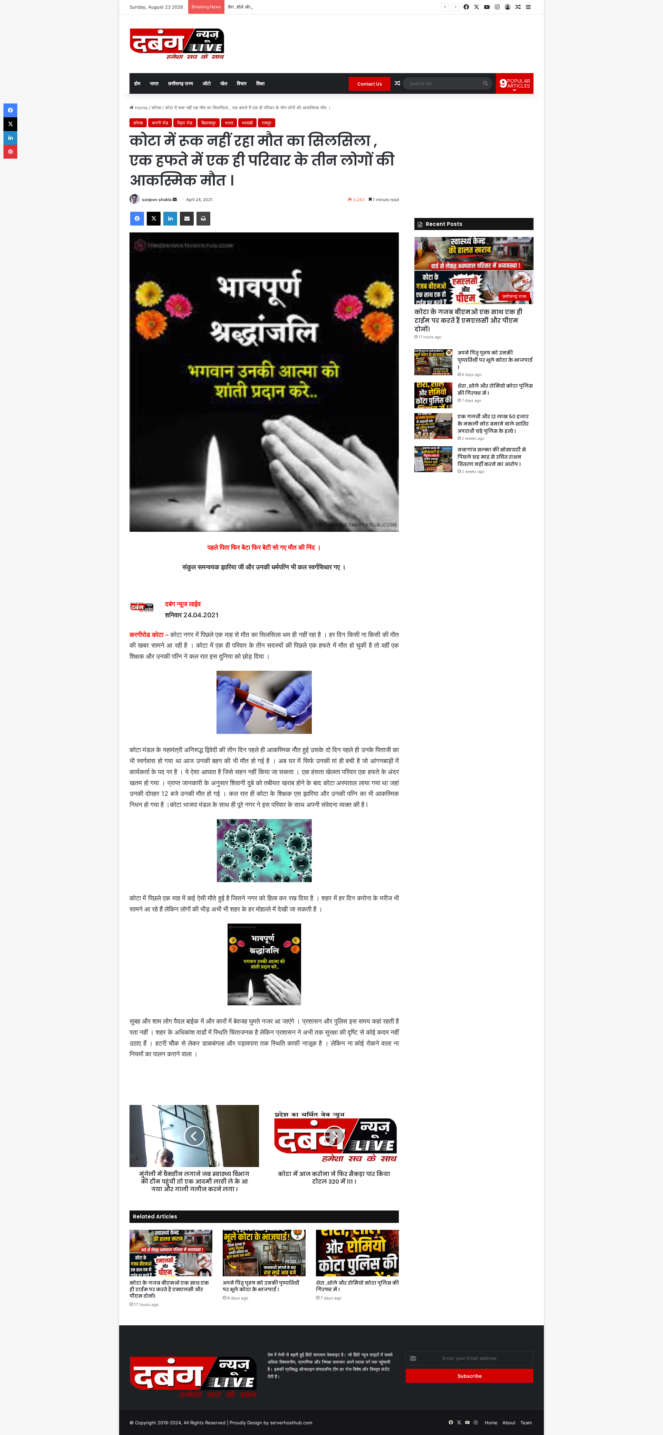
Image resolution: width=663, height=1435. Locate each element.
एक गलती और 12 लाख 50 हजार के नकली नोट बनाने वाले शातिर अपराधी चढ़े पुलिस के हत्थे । (493, 424)
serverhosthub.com (291, 1422)
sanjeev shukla (157, 199)
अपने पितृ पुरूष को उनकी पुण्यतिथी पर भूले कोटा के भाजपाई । (261, 1286)
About (509, 1422)
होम (137, 83)
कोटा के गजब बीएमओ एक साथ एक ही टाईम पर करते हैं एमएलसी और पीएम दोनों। (169, 1289)
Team (526, 1422)
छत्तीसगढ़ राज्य (180, 83)
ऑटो (207, 83)
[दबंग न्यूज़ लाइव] (176, 43)
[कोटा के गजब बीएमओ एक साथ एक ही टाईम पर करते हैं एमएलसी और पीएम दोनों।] (170, 1253)
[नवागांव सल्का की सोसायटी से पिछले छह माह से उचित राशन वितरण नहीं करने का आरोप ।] (433, 459)
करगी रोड (160, 123)
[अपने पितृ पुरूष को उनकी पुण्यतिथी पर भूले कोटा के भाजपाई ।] (264, 1253)
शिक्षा (260, 83)
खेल (223, 83)
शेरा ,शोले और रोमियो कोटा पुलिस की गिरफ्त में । (268, 7)
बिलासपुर (208, 123)
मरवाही (247, 123)
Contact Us (369, 84)
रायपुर (266, 123)
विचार (242, 83)
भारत (154, 83)
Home (141, 107)
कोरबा (156, 107)
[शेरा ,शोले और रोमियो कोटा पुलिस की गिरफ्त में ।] (357, 1253)
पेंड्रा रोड (184, 123)
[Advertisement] (474, 152)
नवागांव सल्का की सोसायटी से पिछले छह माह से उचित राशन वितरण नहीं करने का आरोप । (492, 457)
